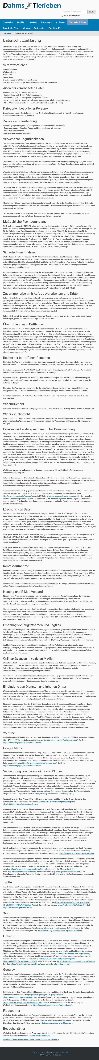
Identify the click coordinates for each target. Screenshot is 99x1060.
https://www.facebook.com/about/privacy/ (76, 853)
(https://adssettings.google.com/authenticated (51, 1005)
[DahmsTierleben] (32, 5)
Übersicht (36, 1052)
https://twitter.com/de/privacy (70, 905)
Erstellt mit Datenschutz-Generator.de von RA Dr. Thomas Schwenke (31, 1039)
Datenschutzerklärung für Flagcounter (57, 1023)
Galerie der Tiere (11, 28)
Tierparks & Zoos (77, 22)
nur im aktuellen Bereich (72, 15)
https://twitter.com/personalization (17, 908)
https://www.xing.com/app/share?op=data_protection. (60, 930)
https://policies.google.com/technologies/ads (23, 1002)
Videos (26, 28)
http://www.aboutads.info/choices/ (17, 496)
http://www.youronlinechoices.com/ (61, 496)
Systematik (39, 28)
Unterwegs (46, 22)
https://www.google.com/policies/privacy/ (60, 740)
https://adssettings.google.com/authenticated (22, 742)
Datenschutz (46, 1052)
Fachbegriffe (54, 28)
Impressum (56, 1052)
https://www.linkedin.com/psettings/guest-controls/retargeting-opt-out (40, 964)
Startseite (8, 22)
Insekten (33, 22)
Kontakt (65, 1052)
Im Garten (60, 22)
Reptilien (20, 22)
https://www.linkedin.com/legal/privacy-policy (76, 961)
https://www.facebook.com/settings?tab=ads (29, 869)
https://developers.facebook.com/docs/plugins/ (54, 794)
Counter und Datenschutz (39, 1035)
